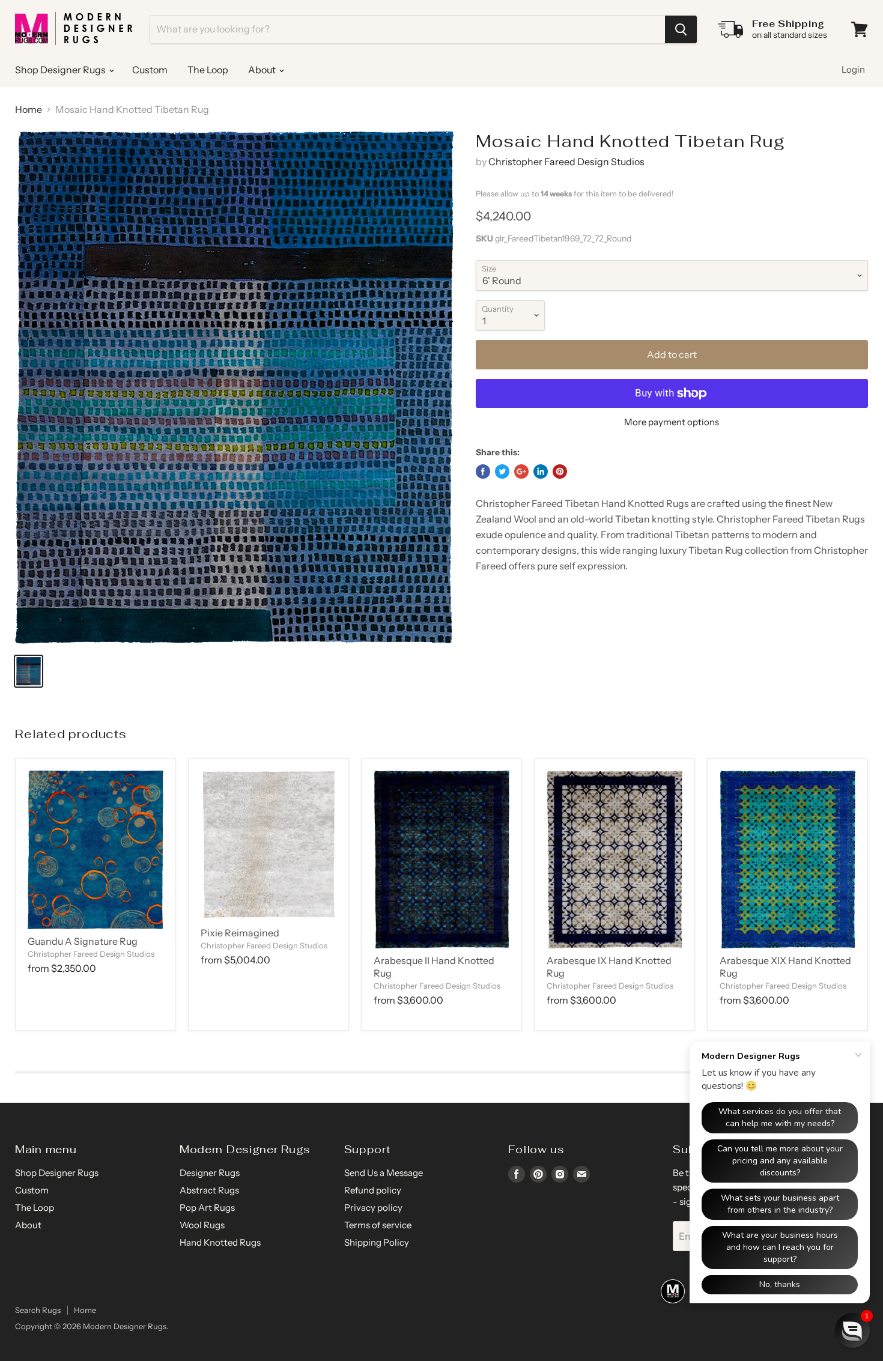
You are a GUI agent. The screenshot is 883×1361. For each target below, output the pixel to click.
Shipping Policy (376, 1242)
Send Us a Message (383, 1172)
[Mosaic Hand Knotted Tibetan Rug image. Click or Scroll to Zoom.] (234, 388)
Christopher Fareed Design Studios (566, 162)
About (263, 70)
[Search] (681, 29)
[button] (852, 1330)
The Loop (207, 70)
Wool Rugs (202, 1225)
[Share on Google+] (521, 471)
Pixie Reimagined (240, 933)
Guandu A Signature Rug (83, 941)
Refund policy (372, 1190)
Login (853, 69)
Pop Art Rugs (207, 1207)
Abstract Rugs (209, 1190)
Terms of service (377, 1225)
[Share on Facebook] (483, 471)
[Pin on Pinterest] (560, 471)
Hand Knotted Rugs (220, 1242)
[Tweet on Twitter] (502, 471)
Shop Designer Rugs (61, 70)
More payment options (671, 422)
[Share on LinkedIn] (540, 471)
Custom (150, 70)
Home (28, 109)
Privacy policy (373, 1207)
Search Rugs (38, 1310)
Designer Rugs (210, 1172)
